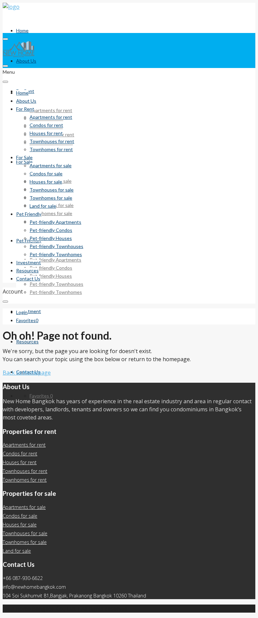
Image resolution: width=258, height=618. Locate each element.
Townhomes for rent (51, 149)
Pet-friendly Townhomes (56, 292)
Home (22, 30)
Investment (28, 311)
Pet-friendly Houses (51, 276)
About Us (26, 61)
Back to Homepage (27, 372)
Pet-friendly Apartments (55, 260)
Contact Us (28, 278)
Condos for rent (46, 125)
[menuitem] (22, 312)
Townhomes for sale (51, 213)
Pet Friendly (28, 240)
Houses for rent (46, 133)
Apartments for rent (51, 110)
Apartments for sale (51, 165)
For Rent (25, 109)
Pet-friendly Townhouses (56, 284)
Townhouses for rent (52, 141)
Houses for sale (46, 181)
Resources (27, 341)
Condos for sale (46, 173)
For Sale (24, 157)
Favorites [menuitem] (41, 396)
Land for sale (43, 206)
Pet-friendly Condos (51, 268)
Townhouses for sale (52, 190)
